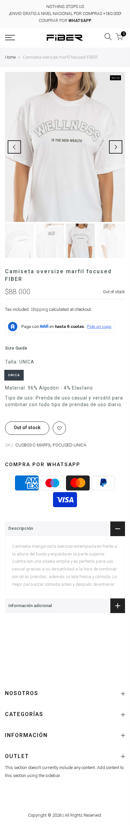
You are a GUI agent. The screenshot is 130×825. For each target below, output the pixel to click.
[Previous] (14, 147)
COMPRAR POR (65, 20)
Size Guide (16, 348)
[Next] (115, 147)
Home (10, 57)
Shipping (39, 309)
